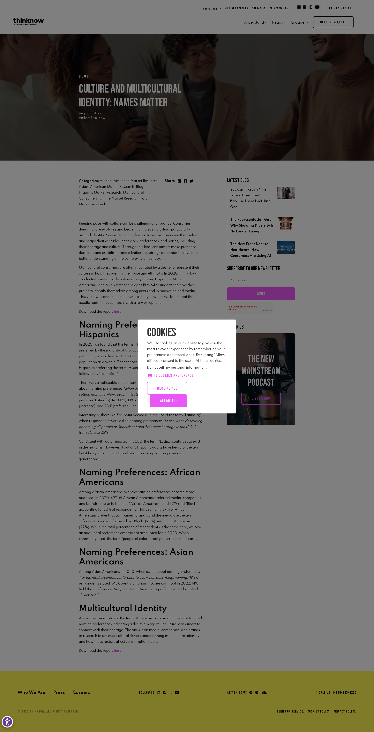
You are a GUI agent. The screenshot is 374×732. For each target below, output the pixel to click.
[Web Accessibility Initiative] (8, 721)
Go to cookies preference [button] (171, 375)
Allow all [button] (169, 401)
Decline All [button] (167, 388)
